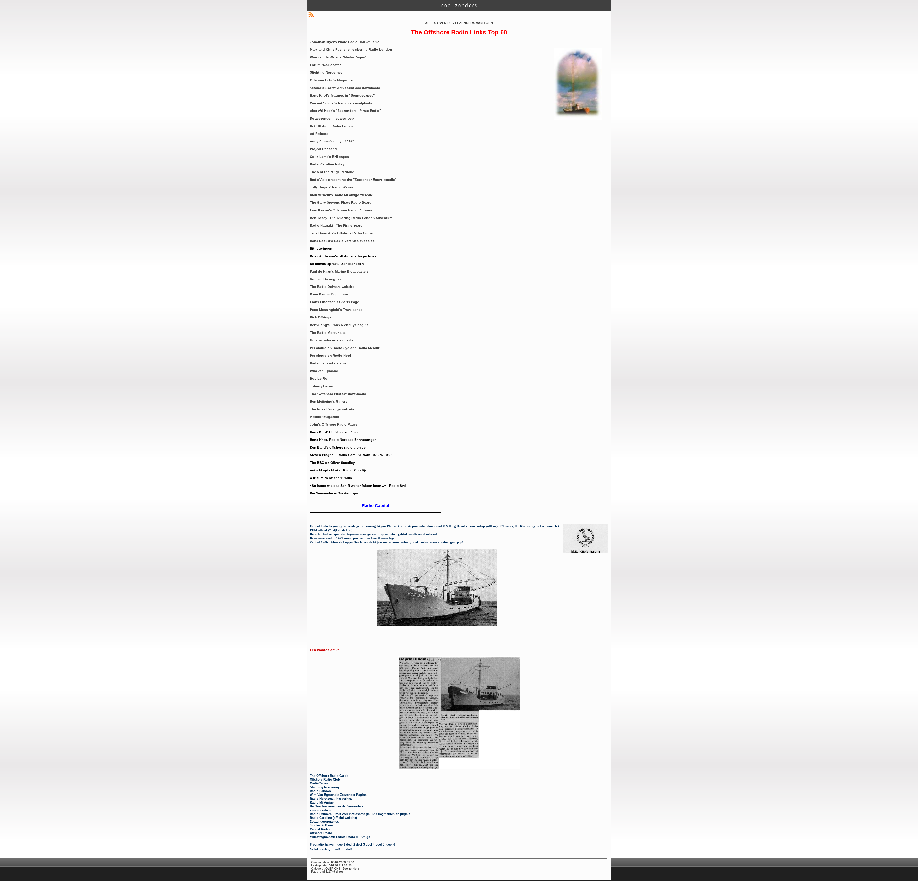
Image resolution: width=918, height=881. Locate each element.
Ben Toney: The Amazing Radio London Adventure (351, 218)
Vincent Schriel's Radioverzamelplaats (341, 103)
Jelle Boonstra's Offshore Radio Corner (342, 233)
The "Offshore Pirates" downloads (338, 394)
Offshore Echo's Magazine (331, 80)
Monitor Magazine (324, 417)
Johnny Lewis (321, 386)
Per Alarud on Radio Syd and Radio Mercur (344, 348)
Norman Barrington (325, 279)
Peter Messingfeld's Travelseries (336, 310)
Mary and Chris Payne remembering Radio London (351, 49)
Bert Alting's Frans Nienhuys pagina (339, 325)
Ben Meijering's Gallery (328, 401)
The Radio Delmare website (332, 287)
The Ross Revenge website (332, 409)
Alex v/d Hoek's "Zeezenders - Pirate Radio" (345, 111)
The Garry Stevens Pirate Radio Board (341, 202)
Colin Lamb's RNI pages (329, 157)
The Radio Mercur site (328, 332)
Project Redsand (323, 149)
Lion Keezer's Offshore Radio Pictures (341, 210)
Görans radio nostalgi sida (331, 340)
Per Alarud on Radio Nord (330, 355)
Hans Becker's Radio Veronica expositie (342, 241)
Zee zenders (459, 5)
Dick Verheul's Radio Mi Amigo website (341, 195)
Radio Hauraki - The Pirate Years (336, 225)
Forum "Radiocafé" (325, 65)
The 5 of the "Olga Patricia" (332, 172)
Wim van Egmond (324, 371)
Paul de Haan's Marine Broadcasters (339, 271)
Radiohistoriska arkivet (329, 363)
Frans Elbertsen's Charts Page (334, 302)
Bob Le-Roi (319, 378)
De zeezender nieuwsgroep (332, 118)
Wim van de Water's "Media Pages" (338, 57)
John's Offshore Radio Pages (334, 424)
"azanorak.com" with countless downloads (345, 88)
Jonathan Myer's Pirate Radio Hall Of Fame (344, 42)
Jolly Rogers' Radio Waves (331, 187)
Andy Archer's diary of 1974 (332, 141)
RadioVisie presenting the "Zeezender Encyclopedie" (353, 179)
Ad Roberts (319, 134)
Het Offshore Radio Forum (331, 126)
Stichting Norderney (326, 72)
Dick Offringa (320, 317)
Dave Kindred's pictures (329, 294)
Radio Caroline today (327, 164)
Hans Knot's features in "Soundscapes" (342, 95)
